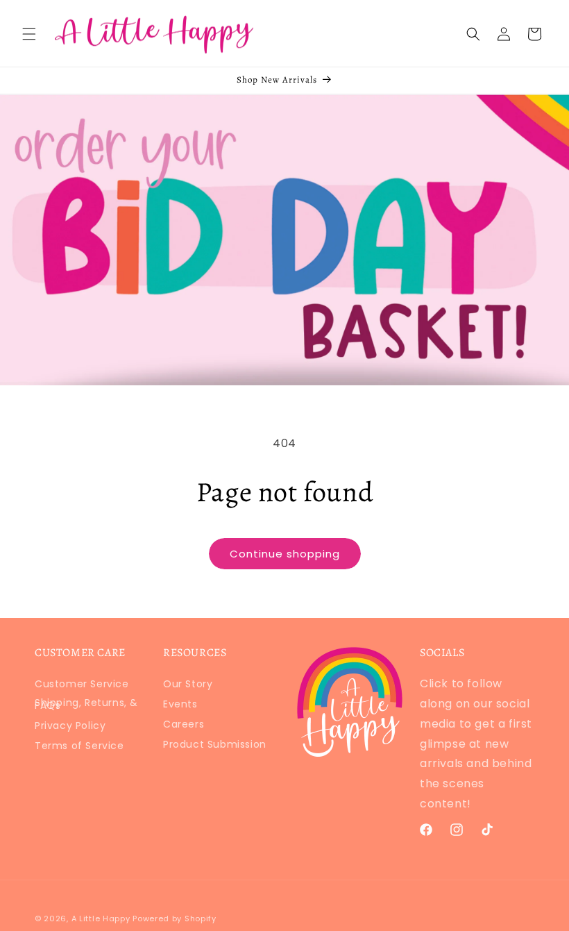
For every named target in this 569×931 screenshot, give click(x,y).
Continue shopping (285, 553)
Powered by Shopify (174, 918)
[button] (29, 34)
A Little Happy (100, 918)
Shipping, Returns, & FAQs (86, 704)
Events (180, 704)
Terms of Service (79, 746)
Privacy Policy (70, 725)
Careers (183, 724)
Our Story (187, 686)
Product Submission (214, 744)
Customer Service (82, 686)
